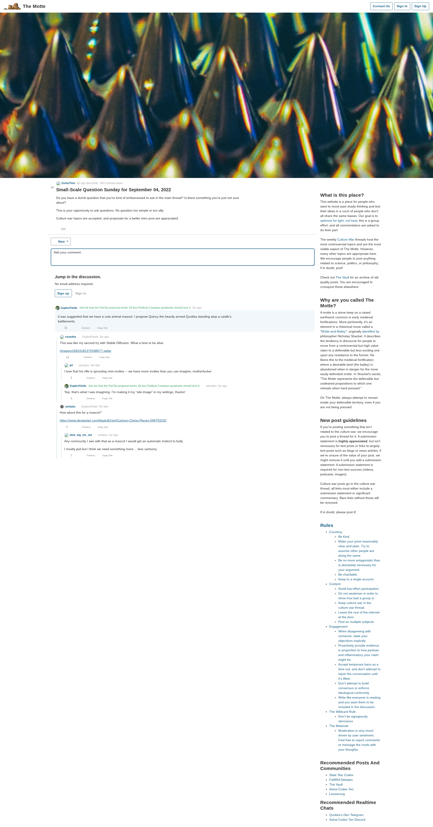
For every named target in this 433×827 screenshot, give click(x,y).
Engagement (338, 626)
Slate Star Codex (341, 775)
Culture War (345, 239)
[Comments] (366, 6)
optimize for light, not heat (338, 220)
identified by (370, 331)
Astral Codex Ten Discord (347, 819)
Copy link (102, 328)
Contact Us (381, 6)
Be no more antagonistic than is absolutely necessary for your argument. (359, 565)
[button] (65, 183)
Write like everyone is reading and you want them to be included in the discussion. (359, 702)
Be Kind (343, 536)
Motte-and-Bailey (333, 331)
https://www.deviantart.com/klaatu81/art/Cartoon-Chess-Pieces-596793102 (113, 420)
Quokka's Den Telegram (346, 815)
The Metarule (338, 726)
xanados (84, 365)
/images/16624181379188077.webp (85, 351)
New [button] (61, 241)
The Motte (34, 6)
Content (335, 584)
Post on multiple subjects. (356, 622)
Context (86, 328)
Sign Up (420, 6)
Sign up (63, 293)
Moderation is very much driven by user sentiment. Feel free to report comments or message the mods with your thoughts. (359, 740)
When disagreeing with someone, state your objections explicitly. (354, 635)
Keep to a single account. (356, 579)
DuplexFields (90, 336)
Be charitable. (348, 574)
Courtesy (335, 532)
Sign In (402, 6)
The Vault (342, 277)
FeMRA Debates (341, 779)
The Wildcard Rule (342, 711)
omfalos (103, 435)
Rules (326, 525)
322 (63, 229)
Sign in (80, 293)
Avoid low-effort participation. (359, 588)
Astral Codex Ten (341, 789)
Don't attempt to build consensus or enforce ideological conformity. (354, 688)
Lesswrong (337, 794)
